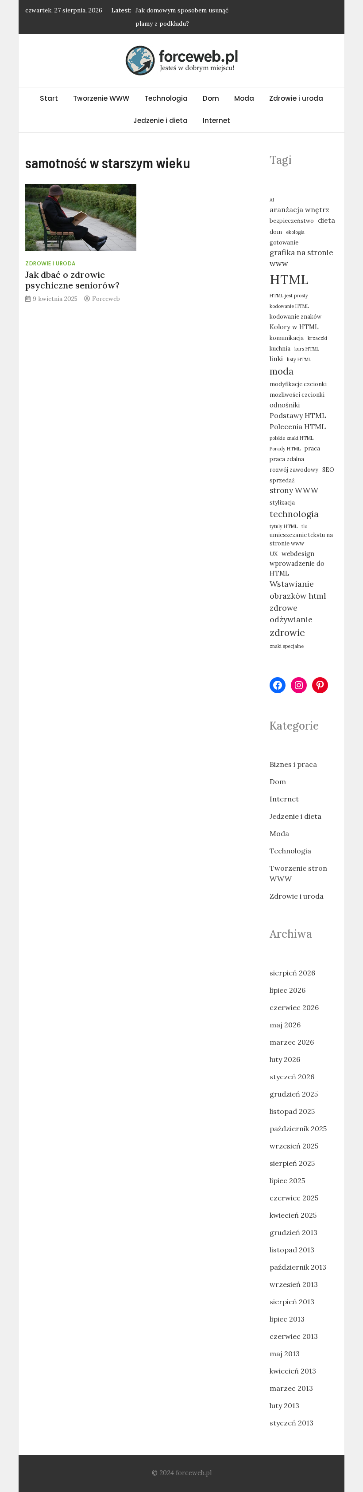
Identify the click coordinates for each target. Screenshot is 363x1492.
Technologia (166, 98)
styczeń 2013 (291, 1422)
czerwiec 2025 (294, 1197)
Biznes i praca (293, 764)
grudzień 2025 (294, 1093)
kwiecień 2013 (293, 1370)
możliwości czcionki (297, 394)
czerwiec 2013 (294, 1336)
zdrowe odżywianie (291, 614)
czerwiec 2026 (294, 1007)
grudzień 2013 (293, 1232)
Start (49, 98)
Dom (211, 98)
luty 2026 (285, 1059)
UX (274, 553)
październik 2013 (298, 1267)
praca (312, 448)
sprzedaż (282, 480)
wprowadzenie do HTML (297, 568)
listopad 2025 (292, 1111)
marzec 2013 (291, 1388)
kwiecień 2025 (293, 1215)
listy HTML (299, 359)
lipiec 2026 (287, 990)
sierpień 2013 (292, 1301)
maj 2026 (285, 1024)
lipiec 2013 (287, 1318)
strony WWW (294, 490)
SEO (328, 469)
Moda (244, 98)
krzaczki (317, 338)
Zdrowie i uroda (296, 98)
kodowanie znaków (295, 316)
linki (276, 358)
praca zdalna (287, 458)
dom (276, 231)
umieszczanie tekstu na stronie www (301, 539)
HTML (289, 279)
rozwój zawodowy (294, 469)
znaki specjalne (287, 646)
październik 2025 (298, 1128)
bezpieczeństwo (292, 220)
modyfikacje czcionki (298, 383)
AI (272, 200)
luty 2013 (284, 1405)
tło (304, 526)
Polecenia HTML (298, 426)
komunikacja (287, 337)
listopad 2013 (292, 1249)
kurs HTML (306, 349)
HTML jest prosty (289, 295)
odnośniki (285, 405)
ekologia (295, 232)
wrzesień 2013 (294, 1284)
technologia (294, 513)
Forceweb (106, 299)
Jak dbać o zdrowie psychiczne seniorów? (72, 280)
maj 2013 (285, 1353)
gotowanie (284, 242)
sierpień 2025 (292, 1163)
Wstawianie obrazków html (298, 590)
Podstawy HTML (298, 415)
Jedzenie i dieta (160, 120)
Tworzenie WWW (101, 98)
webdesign (298, 553)
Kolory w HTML (294, 327)
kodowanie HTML (289, 306)
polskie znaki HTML (291, 438)
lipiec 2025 (287, 1180)
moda (281, 371)
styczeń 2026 (292, 1076)
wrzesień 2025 (294, 1145)
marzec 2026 (292, 1042)
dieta (326, 220)
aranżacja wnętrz (299, 209)
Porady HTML (285, 449)
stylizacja (282, 502)
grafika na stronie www (301, 258)
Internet (216, 120)
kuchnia (280, 348)
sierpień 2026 (292, 972)
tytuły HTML (283, 526)
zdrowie (287, 633)
